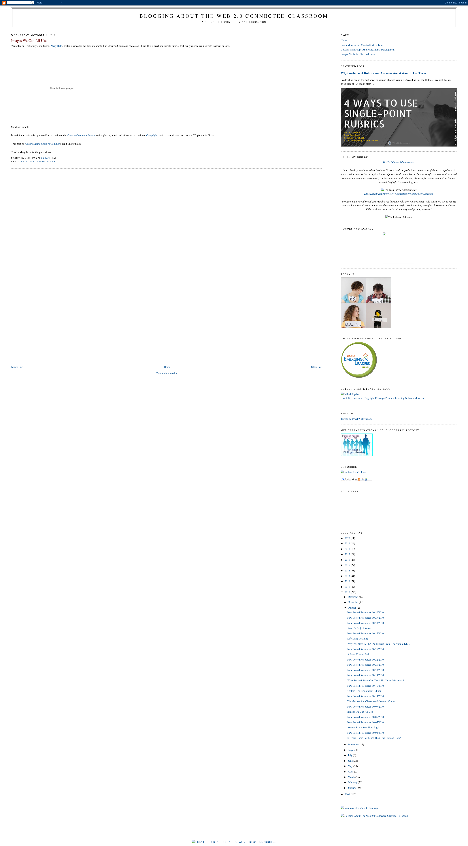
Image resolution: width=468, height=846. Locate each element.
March (351, 777)
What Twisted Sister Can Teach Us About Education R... (377, 680)
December (353, 597)
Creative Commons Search (81, 135)
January (352, 787)
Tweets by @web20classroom (356, 419)
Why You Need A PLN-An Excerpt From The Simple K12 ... (379, 644)
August (352, 750)
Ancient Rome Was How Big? (363, 727)
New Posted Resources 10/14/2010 (365, 696)
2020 (348, 538)
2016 (348, 559)
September (354, 744)
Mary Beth (56, 46)
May (350, 766)
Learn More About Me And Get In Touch (362, 45)
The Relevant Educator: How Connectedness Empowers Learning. (399, 193)
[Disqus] (166, 218)
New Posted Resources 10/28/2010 (365, 623)
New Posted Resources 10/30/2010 (365, 612)
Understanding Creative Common (42, 143)
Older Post (316, 367)
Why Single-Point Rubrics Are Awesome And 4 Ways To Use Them (383, 73)
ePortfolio (346, 398)
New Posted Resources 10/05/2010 (365, 722)
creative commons (33, 161)
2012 (348, 581)
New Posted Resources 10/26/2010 (365, 649)
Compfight (151, 135)
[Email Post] (53, 158)
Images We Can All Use (29, 40)
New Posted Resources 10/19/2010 (365, 675)
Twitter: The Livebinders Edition (364, 691)
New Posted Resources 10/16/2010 (365, 685)
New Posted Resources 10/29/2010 (365, 617)
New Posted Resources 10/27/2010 (365, 633)
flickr (51, 161)
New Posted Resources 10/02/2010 (365, 732)
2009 (348, 794)
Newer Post (17, 367)
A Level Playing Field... (359, 654)
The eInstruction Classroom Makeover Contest (371, 701)
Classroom (357, 398)
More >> (419, 398)
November (353, 602)
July (350, 755)
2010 (348, 592)
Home (167, 367)
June (350, 760)
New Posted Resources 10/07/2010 (365, 706)
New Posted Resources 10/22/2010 (365, 659)
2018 (348, 549)
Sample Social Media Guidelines (358, 54)
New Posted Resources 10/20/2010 (365, 670)
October (352, 607)
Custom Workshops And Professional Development (368, 49)
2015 (348, 565)
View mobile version (167, 373)
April (351, 771)
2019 (348, 543)
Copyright (369, 398)
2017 (348, 554)
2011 (348, 586)
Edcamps (380, 398)
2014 (348, 570)
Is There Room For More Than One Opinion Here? (374, 738)
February (353, 782)
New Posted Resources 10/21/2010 (365, 664)
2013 (348, 576)
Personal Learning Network (399, 398)
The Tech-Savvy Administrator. (399, 162)
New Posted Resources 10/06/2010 (365, 717)
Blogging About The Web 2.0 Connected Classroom (234, 15)
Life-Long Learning (357, 638)
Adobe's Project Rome (359, 628)
